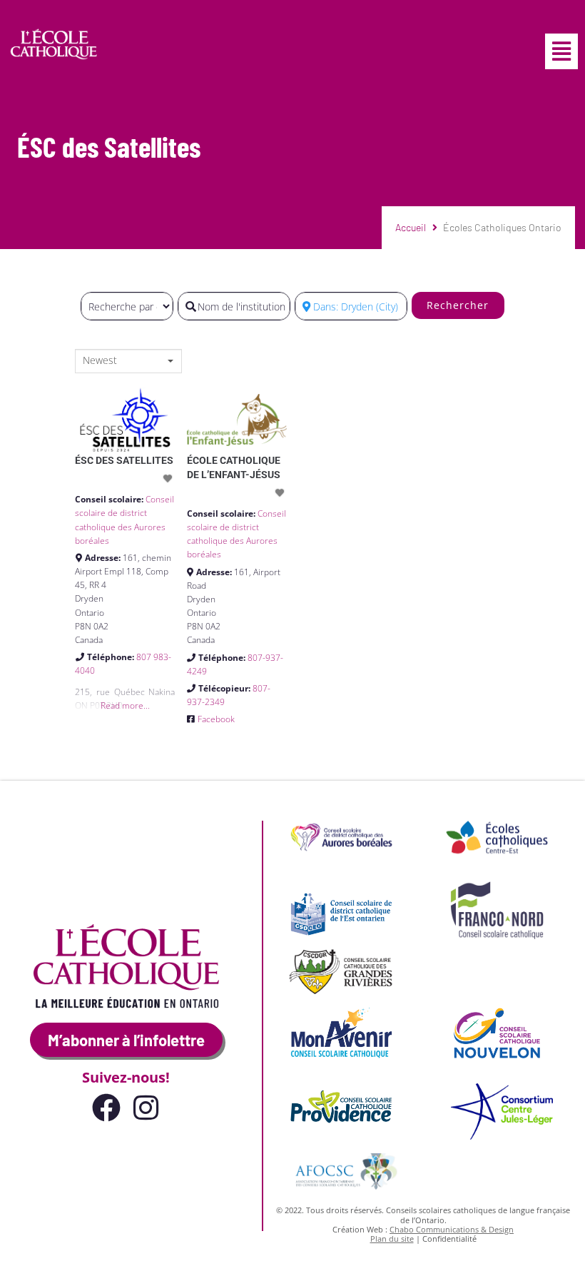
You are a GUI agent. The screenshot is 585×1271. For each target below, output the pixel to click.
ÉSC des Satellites (124, 460)
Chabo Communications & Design (452, 1229)
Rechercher (458, 305)
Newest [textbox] (100, 360)
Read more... (125, 705)
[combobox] (128, 361)
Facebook (216, 719)
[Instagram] (146, 1108)
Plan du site (392, 1238)
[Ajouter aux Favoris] (169, 478)
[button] (561, 51)
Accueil (410, 227)
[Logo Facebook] (106, 1108)
